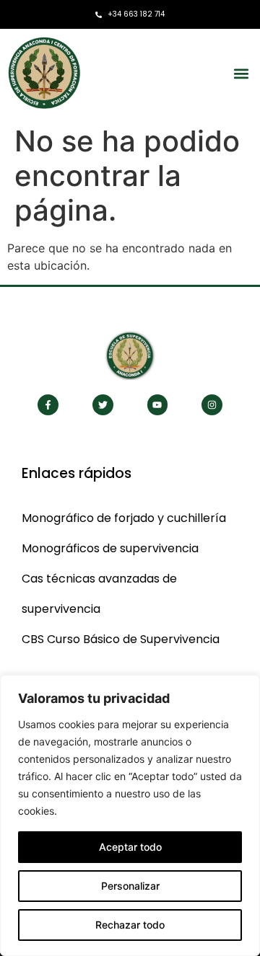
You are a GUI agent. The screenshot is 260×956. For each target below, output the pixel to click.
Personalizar (130, 886)
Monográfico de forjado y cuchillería (124, 518)
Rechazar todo (130, 925)
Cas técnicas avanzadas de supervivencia (99, 593)
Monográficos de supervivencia (110, 548)
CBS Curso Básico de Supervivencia (121, 639)
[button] (241, 73)
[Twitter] (102, 404)
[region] (130, 815)
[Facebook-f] (48, 404)
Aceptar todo (130, 847)
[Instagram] (212, 404)
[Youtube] (157, 404)
